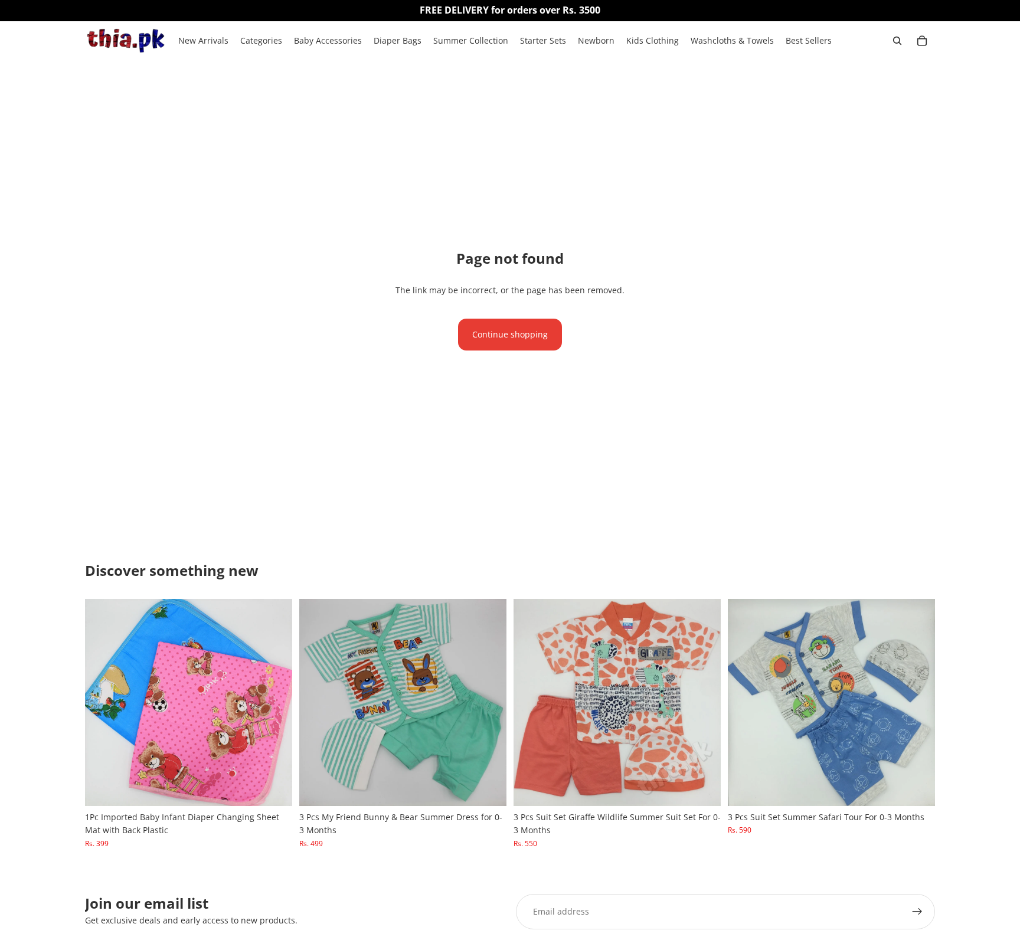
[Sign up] (917, 911)
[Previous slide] (102, 702)
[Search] (897, 41)
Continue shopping (510, 334)
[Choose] (274, 787)
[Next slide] (274, 702)
